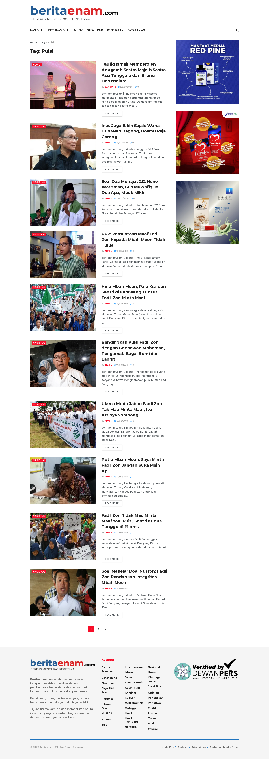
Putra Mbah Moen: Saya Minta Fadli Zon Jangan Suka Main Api (133, 465)
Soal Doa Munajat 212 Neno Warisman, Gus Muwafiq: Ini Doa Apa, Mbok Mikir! (131, 187)
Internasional (134, 667)
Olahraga (154, 677)
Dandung (110, 87)
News (36, 64)
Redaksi (183, 747)
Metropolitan (134, 703)
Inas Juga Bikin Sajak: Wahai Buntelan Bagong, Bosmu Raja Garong (134, 131)
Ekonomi (108, 683)
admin (108, 142)
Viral (151, 723)
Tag (42, 42)
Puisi (51, 42)
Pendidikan (156, 698)
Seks (104, 692)
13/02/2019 (122, 365)
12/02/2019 (122, 476)
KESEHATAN (115, 30)
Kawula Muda (134, 682)
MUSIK (78, 30)
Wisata (153, 728)
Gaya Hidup (109, 688)
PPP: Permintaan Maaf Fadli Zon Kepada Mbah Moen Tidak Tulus (133, 239)
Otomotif (153, 681)
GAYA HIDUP (95, 30)
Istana (129, 672)
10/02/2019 (122, 588)
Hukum (106, 719)
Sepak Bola (155, 686)
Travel (152, 718)
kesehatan (132, 687)
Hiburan (107, 704)
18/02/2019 (122, 251)
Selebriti (107, 712)
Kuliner (130, 698)
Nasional (39, 126)
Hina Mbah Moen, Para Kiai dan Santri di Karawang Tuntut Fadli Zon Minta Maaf (134, 292)
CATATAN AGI (136, 30)
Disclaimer (199, 747)
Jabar (128, 677)
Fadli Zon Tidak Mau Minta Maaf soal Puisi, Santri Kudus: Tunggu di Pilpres (132, 521)
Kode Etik (168, 747)
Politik (152, 708)
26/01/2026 (126, 87)
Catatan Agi (110, 678)
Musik (129, 713)
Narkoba (131, 726)
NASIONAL (37, 30)
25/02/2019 (122, 198)
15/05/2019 (122, 142)
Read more (112, 113)
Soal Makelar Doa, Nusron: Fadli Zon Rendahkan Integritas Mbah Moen (134, 577)
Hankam (107, 699)
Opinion (153, 692)
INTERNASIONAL (59, 30)
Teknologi (108, 671)
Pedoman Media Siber (224, 747)
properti (153, 713)
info (104, 724)
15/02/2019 (122, 303)
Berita (106, 667)
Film (104, 708)
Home (33, 42)
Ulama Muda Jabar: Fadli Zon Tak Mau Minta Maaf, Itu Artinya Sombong (132, 409)
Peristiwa (154, 703)
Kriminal (130, 692)
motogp (130, 708)
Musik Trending (131, 720)
